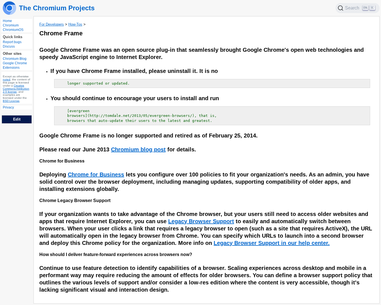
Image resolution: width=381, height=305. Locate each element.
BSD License (11, 100)
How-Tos (75, 24)
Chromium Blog (14, 59)
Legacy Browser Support (201, 221)
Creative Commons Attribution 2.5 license (16, 88)
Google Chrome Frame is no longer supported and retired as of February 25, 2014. (148, 135)
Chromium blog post (138, 149)
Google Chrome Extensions (15, 65)
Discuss (9, 46)
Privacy (8, 107)
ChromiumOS (13, 30)
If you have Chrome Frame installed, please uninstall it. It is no (134, 71)
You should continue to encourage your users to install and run (134, 98)
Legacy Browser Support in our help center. (272, 243)
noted (6, 79)
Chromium (11, 25)
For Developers (51, 24)
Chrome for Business (62, 161)
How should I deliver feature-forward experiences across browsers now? (115, 254)
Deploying (53, 174)
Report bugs (12, 42)
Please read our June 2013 (75, 149)
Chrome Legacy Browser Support (74, 200)
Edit (17, 119)
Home (7, 21)
